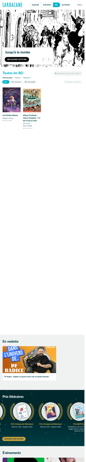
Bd (57, 4)
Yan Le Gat (26, 123)
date (8, 77)
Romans (47, 5)
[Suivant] (48, 59)
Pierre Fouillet (27, 126)
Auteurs (66, 5)
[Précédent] (43, 59)
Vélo (5, 82)
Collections (26, 78)
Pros (80, 5)
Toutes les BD (13, 72)
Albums (35, 5)
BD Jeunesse (16, 82)
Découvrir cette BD (17, 59)
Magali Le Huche (8, 118)
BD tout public (30, 82)
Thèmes (17, 78)
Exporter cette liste (73, 82)
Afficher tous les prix (13, 439)
